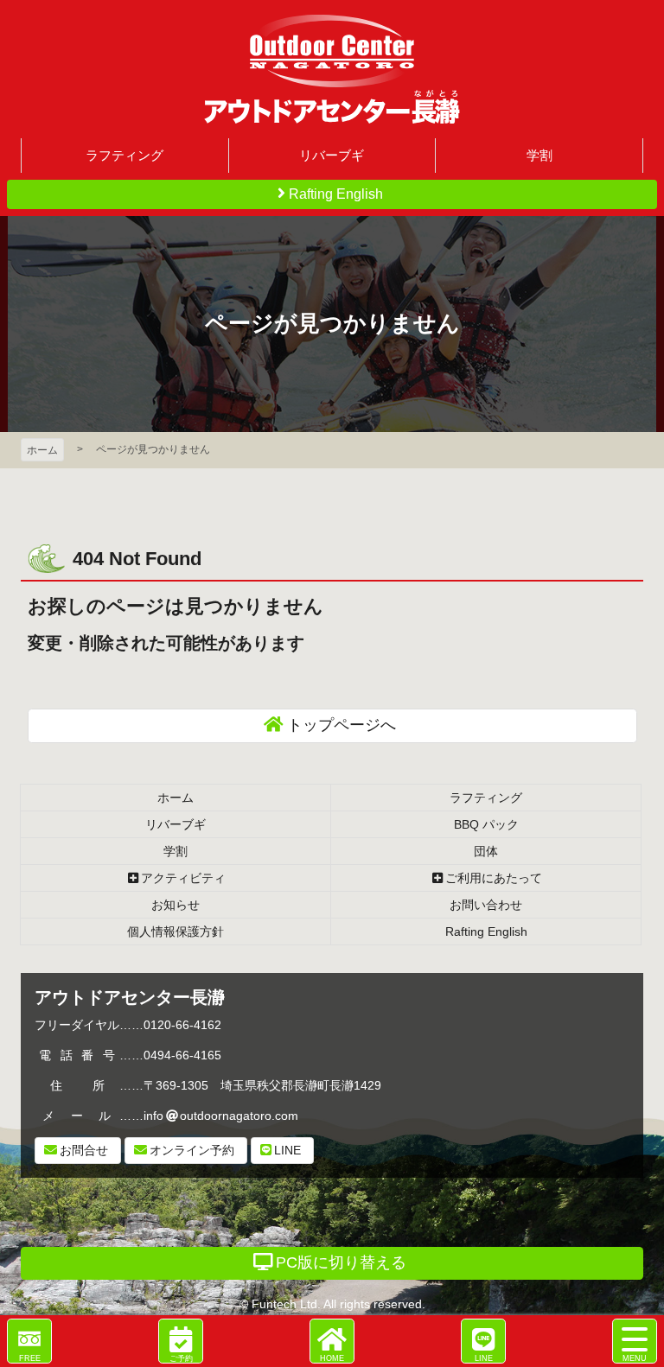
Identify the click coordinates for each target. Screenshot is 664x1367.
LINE (287, 1150)
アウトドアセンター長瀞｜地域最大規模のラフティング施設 (332, 69)
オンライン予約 (192, 1150)
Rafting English (336, 194)
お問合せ (84, 1150)
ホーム (42, 450)
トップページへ (341, 725)
